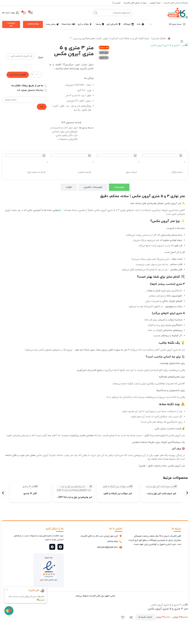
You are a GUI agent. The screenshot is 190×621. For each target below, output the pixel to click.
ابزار (75, 127)
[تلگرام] (52, 547)
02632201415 (33, 24)
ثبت (41, 106)
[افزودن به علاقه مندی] (122, 617)
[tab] (119, 187)
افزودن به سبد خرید (18, 74)
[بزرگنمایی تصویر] (182, 41)
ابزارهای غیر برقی (68, 131)
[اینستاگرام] (60, 547)
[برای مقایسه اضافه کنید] (131, 617)
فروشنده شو (11, 24)
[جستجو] (95, 12)
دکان (70, 135)
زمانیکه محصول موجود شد (30, 90)
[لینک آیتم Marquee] (92, 39)
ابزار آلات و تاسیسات (61, 127)
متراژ (40, 57)
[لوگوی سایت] (177, 12)
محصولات (63, 139)
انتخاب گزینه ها (145, 617)
